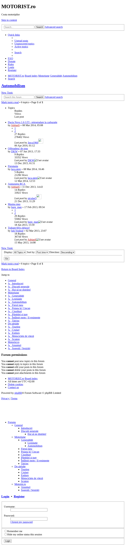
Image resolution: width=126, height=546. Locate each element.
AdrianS (15, 125)
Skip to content (9, 20)
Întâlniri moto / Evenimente (35, 460)
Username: (9, 506)
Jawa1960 (33, 142)
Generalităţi (27, 440)
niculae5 (32, 198)
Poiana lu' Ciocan (30, 451)
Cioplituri (26, 454)
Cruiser (25, 472)
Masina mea (14, 204)
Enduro (25, 475)
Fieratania (13, 166)
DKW (14, 151)
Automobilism (13, 86)
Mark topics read (10, 102)
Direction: (54, 252)
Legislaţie (33, 442)
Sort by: (31, 252)
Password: (9, 515)
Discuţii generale (29, 431)
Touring (25, 469)
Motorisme (20, 437)
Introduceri (26, 428)
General (18, 425)
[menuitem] (21, 40)
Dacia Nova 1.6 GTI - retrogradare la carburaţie (32, 122)
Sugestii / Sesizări (30, 490)
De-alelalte (20, 466)
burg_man (16, 207)
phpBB (18, 393)
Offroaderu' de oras (18, 148)
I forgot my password (21, 522)
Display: (8, 252)
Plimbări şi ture (29, 457)
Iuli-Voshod (17, 230)
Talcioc (25, 463)
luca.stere (16, 169)
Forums (12, 422)
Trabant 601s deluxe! (19, 227)
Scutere (25, 481)
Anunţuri (25, 487)
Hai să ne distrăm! (37, 434)
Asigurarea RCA (16, 183)
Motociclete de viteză (32, 478)
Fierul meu (26, 448)
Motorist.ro (20, 484)
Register (19, 496)
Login (5, 496)
